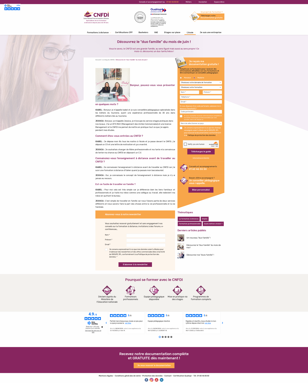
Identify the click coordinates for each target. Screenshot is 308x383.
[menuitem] (124, 32)
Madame (201, 78)
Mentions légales (106, 376)
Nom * (107, 235)
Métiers (189, 2)
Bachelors (143, 32)
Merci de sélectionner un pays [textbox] (192, 123)
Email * (107, 245)
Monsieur (187, 78)
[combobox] (201, 123)
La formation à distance (188, 219)
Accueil (98, 60)
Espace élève (219, 2)
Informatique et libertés (201, 158)
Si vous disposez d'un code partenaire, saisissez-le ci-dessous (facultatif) (200, 107)
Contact (167, 376)
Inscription (203, 2)
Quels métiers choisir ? (213, 224)
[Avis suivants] (222, 323)
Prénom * (108, 240)
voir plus (128, 323)
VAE (156, 32)
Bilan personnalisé (201, 190)
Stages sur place (172, 32)
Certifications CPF (124, 32)
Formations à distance (98, 32)
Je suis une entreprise (210, 32)
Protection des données (152, 376)
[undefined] (102, 327)
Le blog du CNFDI (108, 60)
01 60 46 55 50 (198, 169)
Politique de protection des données (202, 135)
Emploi (204, 219)
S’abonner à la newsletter (135, 264)
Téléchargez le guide (201, 151)
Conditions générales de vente (128, 376)
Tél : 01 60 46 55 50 (201, 376)
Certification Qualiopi (182, 376)
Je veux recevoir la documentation (154, 365)
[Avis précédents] (106, 323)
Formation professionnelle (189, 224)
